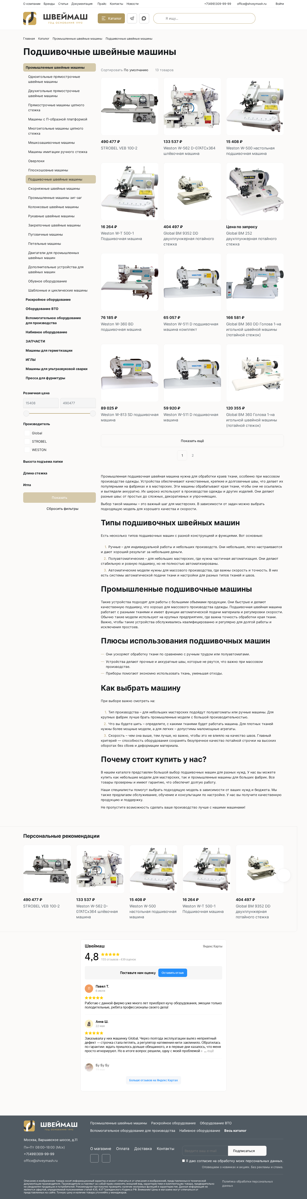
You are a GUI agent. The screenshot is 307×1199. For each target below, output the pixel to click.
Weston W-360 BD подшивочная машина (121, 327)
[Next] (203, 455)
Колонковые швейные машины (53, 207)
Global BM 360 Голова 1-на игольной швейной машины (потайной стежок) (251, 420)
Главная (29, 38)
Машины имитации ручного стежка (57, 152)
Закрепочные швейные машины (54, 225)
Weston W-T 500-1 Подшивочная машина (121, 236)
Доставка (143, 1148)
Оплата (122, 1148)
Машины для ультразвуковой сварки (57, 369)
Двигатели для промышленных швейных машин (53, 255)
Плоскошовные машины (48, 170)
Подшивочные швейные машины (55, 179)
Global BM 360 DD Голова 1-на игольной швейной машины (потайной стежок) (253, 329)
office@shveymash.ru (41, 1161)
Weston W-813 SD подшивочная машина (130, 417)
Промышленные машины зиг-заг (55, 198)
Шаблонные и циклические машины (58, 290)
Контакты (165, 1148)
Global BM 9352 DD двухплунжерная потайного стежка (189, 238)
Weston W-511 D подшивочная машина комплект (191, 327)
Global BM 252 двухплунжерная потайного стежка (251, 238)
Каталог (43, 38)
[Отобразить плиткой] (277, 69)
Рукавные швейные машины (51, 216)
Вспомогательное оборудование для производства (53, 320)
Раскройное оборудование (48, 299)
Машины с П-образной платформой (57, 119)
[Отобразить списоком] (282, 69)
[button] (284, 875)
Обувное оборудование (47, 281)
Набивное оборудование (46, 332)
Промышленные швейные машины (77, 38)
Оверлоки (36, 161)
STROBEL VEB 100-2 (119, 148)
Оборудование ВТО (42, 309)
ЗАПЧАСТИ (35, 341)
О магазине (100, 1148)
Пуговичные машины (45, 234)
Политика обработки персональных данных (247, 1183)
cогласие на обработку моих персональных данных (239, 1161)
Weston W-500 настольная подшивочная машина (250, 151)
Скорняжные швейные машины (54, 188)
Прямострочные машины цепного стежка (56, 107)
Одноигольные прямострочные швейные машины (54, 79)
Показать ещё (192, 441)
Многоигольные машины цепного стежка (55, 130)
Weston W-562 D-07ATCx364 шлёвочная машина (190, 151)
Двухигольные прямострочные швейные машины (54, 93)
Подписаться (244, 1151)
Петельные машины (44, 243)
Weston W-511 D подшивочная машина (191, 417)
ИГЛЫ (31, 360)
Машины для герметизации (49, 350)
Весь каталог (235, 1130)
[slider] (26, 413)
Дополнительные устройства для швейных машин (56, 269)
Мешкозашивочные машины (51, 142)
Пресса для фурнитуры (45, 378)
